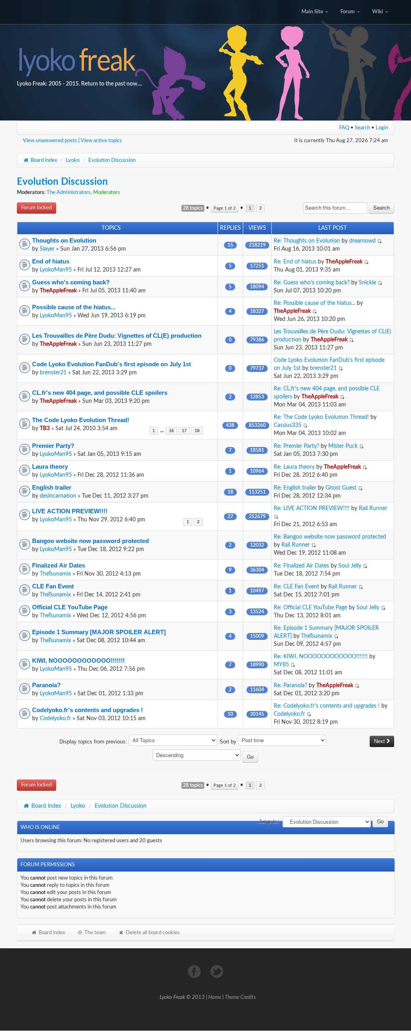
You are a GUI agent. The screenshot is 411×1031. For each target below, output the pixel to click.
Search (362, 127)
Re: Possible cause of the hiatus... (314, 303)
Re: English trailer (295, 488)
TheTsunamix (55, 574)
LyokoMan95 (56, 270)
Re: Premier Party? (296, 446)
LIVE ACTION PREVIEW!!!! (70, 511)
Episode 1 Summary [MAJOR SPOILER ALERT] (99, 632)
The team (94, 932)
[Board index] (205, 60)
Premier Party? (53, 446)
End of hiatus (50, 261)
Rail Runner (373, 508)
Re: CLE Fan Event (296, 587)
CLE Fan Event (53, 586)
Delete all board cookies (152, 932)
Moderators (106, 192)
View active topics (101, 140)
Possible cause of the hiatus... (74, 307)
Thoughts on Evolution (64, 240)
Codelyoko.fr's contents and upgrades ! (87, 710)
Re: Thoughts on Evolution (307, 241)
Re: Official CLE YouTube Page (310, 607)
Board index (43, 160)
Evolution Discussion (112, 160)
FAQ (344, 127)
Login (382, 127)
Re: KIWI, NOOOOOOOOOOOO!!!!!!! (321, 656)
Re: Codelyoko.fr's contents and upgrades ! (327, 706)
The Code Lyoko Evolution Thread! (80, 420)
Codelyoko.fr (55, 718)
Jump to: (268, 822)
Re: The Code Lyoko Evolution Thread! (321, 417)
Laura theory (50, 466)
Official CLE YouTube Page (70, 607)
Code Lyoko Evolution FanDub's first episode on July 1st (111, 364)
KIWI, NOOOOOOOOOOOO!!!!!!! (78, 660)
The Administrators (69, 192)
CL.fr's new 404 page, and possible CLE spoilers (99, 393)
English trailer (51, 487)
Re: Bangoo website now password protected (330, 537)
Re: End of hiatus (295, 262)
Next (380, 741)
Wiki (378, 11)
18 (197, 431)
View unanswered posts (50, 140)
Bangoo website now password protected (90, 541)
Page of (225, 208)
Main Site (312, 11)
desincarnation (58, 496)
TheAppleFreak (344, 262)
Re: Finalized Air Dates (301, 566)
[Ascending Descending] (206, 756)
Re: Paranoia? (290, 685)
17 (184, 431)
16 (171, 431)
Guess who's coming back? (71, 282)
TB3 (45, 428)
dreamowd (362, 241)
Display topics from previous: (94, 742)
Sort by (229, 742)
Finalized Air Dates (58, 565)
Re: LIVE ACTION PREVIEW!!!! (312, 508)
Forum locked (36, 207)
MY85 (281, 665)
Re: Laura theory (294, 467)
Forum (348, 11)
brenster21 (53, 373)
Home (214, 997)
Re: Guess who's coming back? (312, 283)
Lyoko (72, 160)
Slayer (47, 249)
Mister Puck (343, 446)
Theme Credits (240, 997)
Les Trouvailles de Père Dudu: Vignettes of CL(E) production (116, 336)
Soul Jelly (349, 566)
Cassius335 (287, 425)
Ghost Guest (341, 488)
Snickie (367, 283)
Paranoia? (46, 685)
